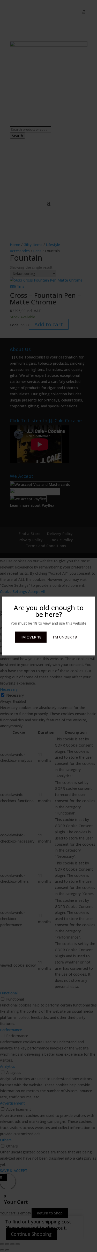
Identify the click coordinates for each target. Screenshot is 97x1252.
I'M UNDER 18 (65, 637)
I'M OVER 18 (30, 637)
